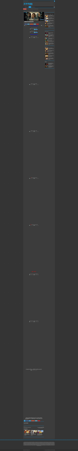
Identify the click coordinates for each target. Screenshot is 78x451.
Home (24, 7)
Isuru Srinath (26, 22)
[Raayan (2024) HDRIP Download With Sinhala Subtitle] (46, 41)
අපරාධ (33, 22)
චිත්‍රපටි (31, 22)
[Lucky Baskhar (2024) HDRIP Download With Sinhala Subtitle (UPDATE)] (46, 44)
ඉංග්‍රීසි (35, 22)
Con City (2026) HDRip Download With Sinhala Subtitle (33, 434)
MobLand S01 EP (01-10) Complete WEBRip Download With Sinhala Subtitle (50, 63)
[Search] (54, 1)
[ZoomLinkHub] (28, 4)
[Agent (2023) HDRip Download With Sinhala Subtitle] (46, 39)
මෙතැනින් (27, 418)
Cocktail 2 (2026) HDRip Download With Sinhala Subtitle (26, 434)
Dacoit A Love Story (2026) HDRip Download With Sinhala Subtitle (51, 58)
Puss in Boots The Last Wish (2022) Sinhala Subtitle (40, 427)
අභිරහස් (34, 22)
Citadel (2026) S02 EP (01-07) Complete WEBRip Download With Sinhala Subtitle (50, 66)
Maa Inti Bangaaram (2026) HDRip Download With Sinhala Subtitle (51, 26)
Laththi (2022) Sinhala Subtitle (28, 427)
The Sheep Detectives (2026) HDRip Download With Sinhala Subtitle (39, 434)
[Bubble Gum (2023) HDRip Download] (46, 33)
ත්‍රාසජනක (37, 22)
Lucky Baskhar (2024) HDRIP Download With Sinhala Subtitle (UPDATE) (51, 43)
